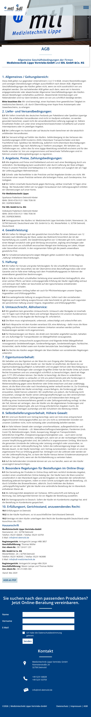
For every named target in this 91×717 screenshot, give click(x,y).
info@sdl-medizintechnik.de (22, 559)
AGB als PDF (9, 580)
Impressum (75, 706)
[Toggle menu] (86, 7)
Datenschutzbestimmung (50, 632)
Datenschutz (62, 706)
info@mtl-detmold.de (19, 537)
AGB (86, 706)
